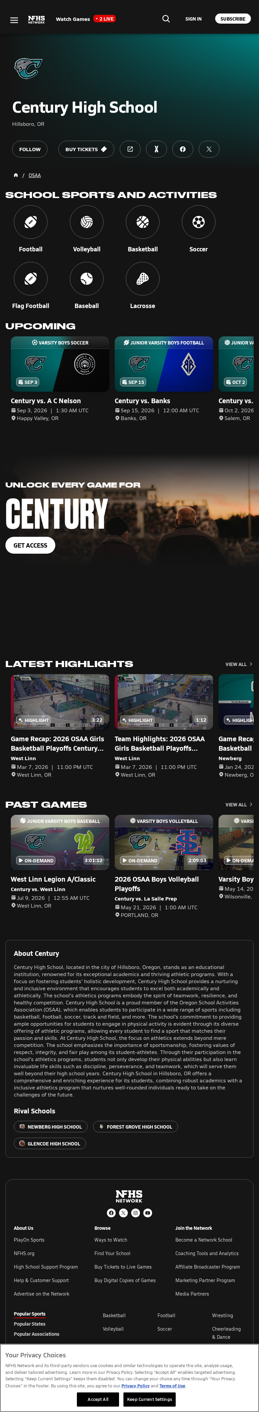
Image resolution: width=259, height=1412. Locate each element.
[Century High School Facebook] (182, 149)
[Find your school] (166, 18)
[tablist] (47, 1323)
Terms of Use (172, 1385)
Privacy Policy (135, 1385)
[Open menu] (14, 20)
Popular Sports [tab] (30, 1313)
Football (166, 1315)
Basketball (114, 1315)
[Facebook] (111, 1213)
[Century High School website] (130, 149)
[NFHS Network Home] (36, 20)
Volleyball (113, 1329)
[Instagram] (135, 1213)
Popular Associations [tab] (36, 1333)
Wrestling (222, 1315)
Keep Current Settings (149, 1399)
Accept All (98, 1399)
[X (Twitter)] (123, 1213)
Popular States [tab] (30, 1323)
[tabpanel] (174, 1332)
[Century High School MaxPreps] (156, 149)
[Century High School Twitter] (209, 149)
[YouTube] (147, 1213)
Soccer (164, 1329)
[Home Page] (16, 175)
